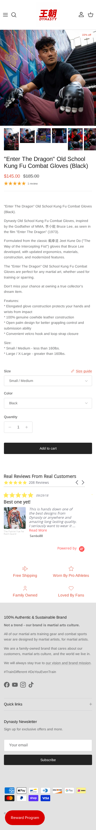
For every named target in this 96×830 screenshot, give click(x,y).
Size (7, 371)
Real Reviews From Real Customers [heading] (40, 476)
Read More (38, 530)
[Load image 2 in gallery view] (48, 78)
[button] (77, 482)
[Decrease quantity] (8, 427)
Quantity (10, 417)
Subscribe (48, 760)
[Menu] (5, 14)
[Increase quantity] (28, 427)
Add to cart (48, 448)
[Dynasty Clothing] (48, 14)
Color (8, 393)
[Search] (16, 14)
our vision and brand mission (68, 663)
